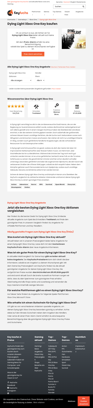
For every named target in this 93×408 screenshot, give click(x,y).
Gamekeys (22, 19)
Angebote (79, 12)
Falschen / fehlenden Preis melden (63, 67)
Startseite (11, 19)
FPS (63, 349)
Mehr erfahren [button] (39, 402)
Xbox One (33, 19)
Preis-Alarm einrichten (33, 54)
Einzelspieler (16, 187)
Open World (59, 184)
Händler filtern (38, 75)
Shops (37, 362)
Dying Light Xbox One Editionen (17, 75)
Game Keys (40, 256)
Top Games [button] (57, 12)
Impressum (80, 346)
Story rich (71, 184)
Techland (36, 113)
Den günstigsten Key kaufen (17, 2)
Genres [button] (46, 12)
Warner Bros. (56, 113)
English (73, 2)
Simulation (66, 360)
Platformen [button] (36, 12)
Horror (33, 184)
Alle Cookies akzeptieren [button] (83, 401)
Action (13, 184)
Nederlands (81, 2)
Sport (64, 362)
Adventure (24, 184)
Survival (49, 184)
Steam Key (66, 365)
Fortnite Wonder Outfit (51, 392)
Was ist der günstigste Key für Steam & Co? (14, 375)
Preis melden (56, 89)
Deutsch (67, 2)
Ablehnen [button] (71, 401)
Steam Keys (67, 13)
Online (27, 187)
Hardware (66, 357)
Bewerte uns (39, 365)
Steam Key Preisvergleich (40, 357)
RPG (41, 184)
